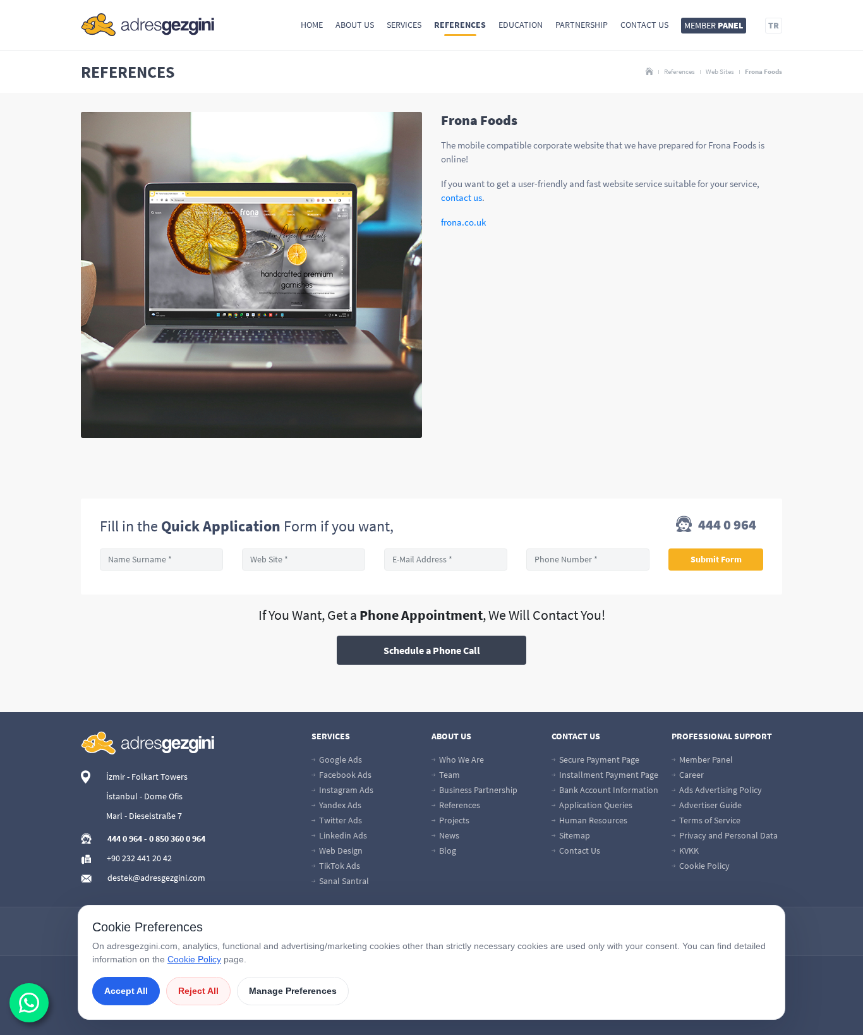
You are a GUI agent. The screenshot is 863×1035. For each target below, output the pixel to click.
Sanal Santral (343, 881)
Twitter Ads (339, 820)
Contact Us (644, 24)
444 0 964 (726, 525)
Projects (453, 820)
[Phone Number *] (588, 559)
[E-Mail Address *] (446, 559)
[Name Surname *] (161, 559)
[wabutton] (29, 1002)
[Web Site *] (303, 559)
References (460, 24)
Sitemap (573, 835)
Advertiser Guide (709, 805)
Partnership (581, 24)
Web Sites (720, 71)
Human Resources (592, 820)
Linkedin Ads (342, 835)
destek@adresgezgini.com (156, 877)
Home (312, 24)
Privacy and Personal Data (727, 835)
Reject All (198, 991)
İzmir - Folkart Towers (147, 776)
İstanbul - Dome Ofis (144, 796)
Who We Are (460, 759)
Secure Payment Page (598, 759)
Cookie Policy (703, 865)
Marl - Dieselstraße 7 (144, 815)
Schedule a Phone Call (431, 650)
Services (404, 24)
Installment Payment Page (607, 774)
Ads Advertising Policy (719, 790)
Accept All (126, 991)
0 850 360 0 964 (177, 838)
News (448, 835)
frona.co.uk (463, 222)
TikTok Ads (338, 865)
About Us (354, 24)
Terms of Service (708, 820)
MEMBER (713, 25)
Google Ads (339, 759)
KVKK (688, 850)
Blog (446, 850)
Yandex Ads (339, 805)
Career (690, 774)
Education (520, 24)
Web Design (340, 850)
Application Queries (594, 805)
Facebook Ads (344, 774)
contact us (461, 197)
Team (448, 774)
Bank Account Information (607, 790)
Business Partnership (477, 790)
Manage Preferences (293, 991)
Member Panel (705, 759)
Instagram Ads (345, 790)
